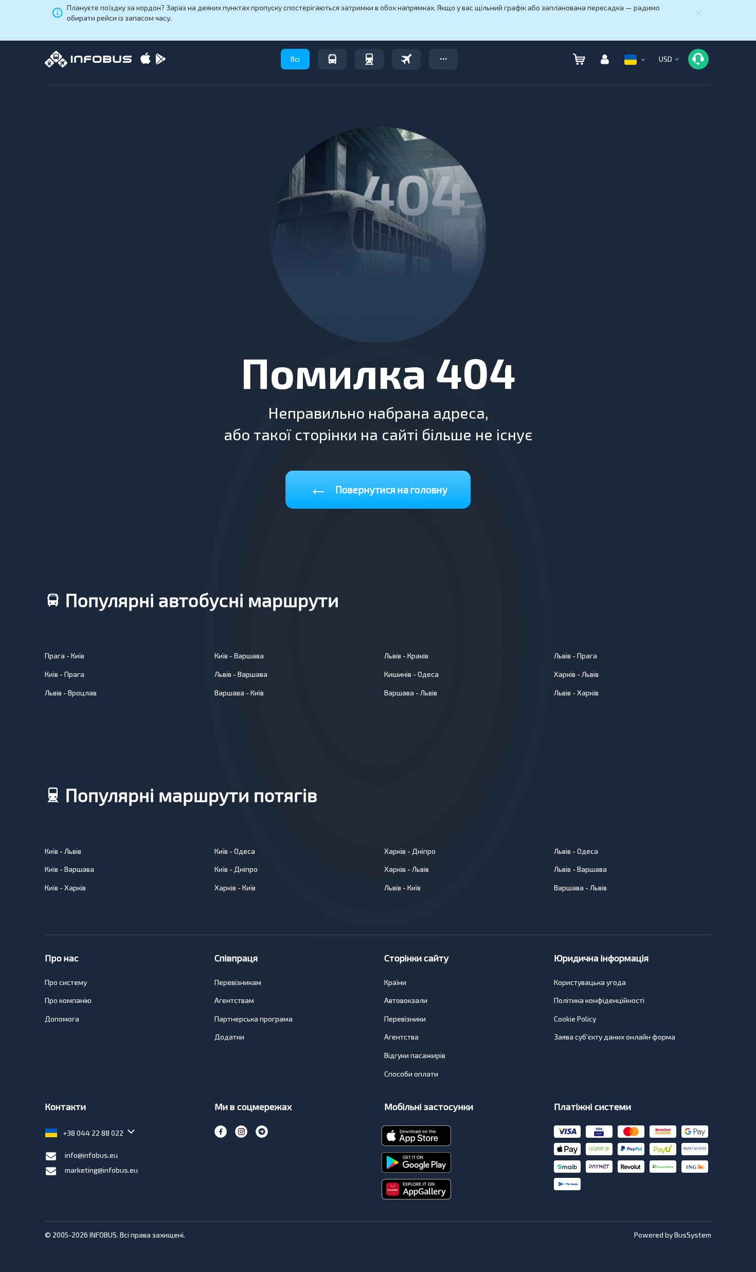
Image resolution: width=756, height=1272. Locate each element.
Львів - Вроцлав (71, 692)
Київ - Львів (63, 851)
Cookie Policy (575, 1018)
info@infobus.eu (91, 1155)
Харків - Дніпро (410, 851)
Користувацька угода (590, 982)
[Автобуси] (332, 59)
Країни (395, 982)
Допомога (62, 1018)
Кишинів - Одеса (411, 674)
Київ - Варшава (239, 655)
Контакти (65, 1106)
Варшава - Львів (410, 692)
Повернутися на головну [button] (378, 487)
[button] (443, 59)
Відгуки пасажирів (414, 1055)
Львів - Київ (402, 887)
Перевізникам (237, 982)
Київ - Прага (64, 674)
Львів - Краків (406, 655)
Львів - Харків (576, 692)
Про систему (66, 982)
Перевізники (405, 1018)
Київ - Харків (65, 887)
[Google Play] (160, 59)
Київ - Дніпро (236, 869)
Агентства (401, 1036)
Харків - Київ (235, 887)
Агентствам (234, 1000)
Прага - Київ (64, 655)
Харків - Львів (576, 674)
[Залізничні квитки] (369, 59)
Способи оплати (411, 1073)
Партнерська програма (253, 1018)
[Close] (698, 13)
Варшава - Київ (239, 692)
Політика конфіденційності (599, 1000)
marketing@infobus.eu (101, 1170)
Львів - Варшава (240, 674)
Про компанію (68, 1000)
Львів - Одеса (576, 851)
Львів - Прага (575, 655)
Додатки (229, 1036)
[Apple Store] (145, 59)
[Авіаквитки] (406, 59)
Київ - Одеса (234, 851)
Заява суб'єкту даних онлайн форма (614, 1036)
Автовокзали (405, 1000)
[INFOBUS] (88, 59)
